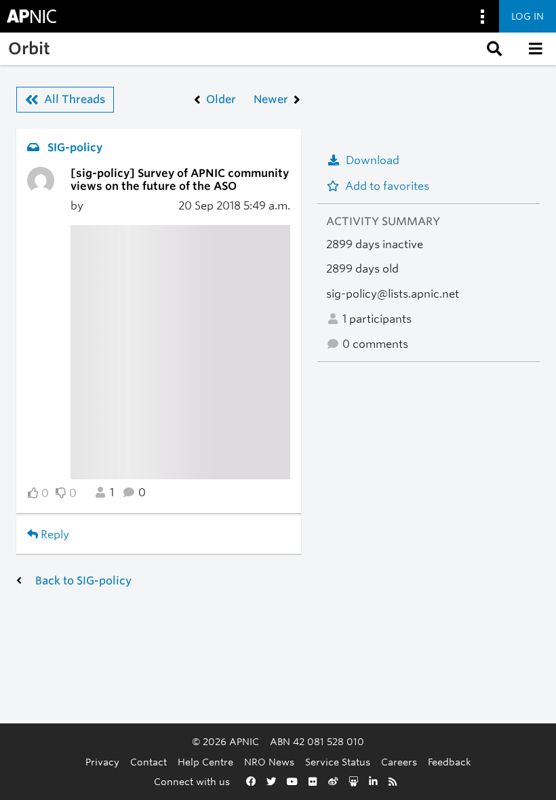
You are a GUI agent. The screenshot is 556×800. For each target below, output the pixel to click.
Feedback (449, 761)
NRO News (269, 761)
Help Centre (205, 761)
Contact (148, 761)
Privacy (102, 761)
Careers (399, 761)
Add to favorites (387, 186)
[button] (493, 49)
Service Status (337, 761)
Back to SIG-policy (83, 580)
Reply (53, 534)
